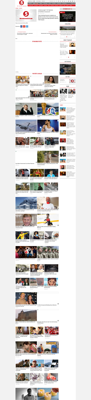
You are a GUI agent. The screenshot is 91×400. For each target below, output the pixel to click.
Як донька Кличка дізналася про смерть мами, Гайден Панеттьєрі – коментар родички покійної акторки (71, 133)
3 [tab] (68, 36)
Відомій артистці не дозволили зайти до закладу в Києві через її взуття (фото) (71, 148)
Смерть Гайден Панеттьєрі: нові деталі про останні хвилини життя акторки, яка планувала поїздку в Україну (71, 174)
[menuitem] (30, 3)
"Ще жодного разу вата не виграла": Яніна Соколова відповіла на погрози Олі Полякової (71, 154)
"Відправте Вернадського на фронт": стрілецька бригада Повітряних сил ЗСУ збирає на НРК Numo (63, 54)
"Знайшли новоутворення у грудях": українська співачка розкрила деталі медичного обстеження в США (70, 141)
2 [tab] (66, 36)
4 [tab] (70, 36)
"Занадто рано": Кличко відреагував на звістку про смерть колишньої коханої (71, 161)
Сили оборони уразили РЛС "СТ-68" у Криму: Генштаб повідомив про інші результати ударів (67, 34)
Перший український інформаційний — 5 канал (21, 3)
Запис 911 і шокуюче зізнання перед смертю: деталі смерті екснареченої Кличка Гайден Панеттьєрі (71, 117)
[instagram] (59, 1)
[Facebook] (57, 1)
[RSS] (75, 1)
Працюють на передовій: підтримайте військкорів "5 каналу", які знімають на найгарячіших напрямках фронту (64, 47)
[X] (67, 1)
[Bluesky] (71, 1)
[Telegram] (63, 1)
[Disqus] (37, 58)
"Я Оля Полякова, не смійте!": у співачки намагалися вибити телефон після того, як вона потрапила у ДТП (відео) (71, 125)
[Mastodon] (69, 1)
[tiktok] (61, 1)
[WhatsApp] (65, 1)
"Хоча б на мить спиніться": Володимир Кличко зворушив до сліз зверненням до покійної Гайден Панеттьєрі (71, 110)
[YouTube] (73, 1)
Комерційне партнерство (62, 80)
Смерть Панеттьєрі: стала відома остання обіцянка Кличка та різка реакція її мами (71, 167)
